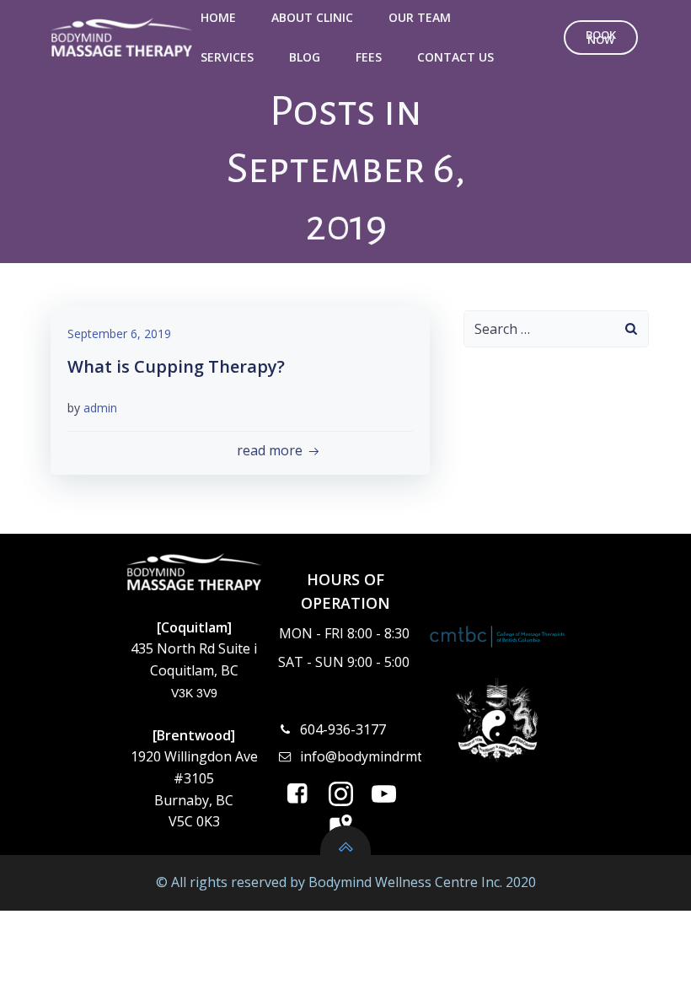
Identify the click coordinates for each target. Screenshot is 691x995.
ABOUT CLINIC (312, 17)
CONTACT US (455, 57)
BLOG (304, 57)
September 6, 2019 (119, 333)
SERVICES (227, 57)
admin (100, 408)
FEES (369, 57)
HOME (218, 17)
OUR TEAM (419, 17)
